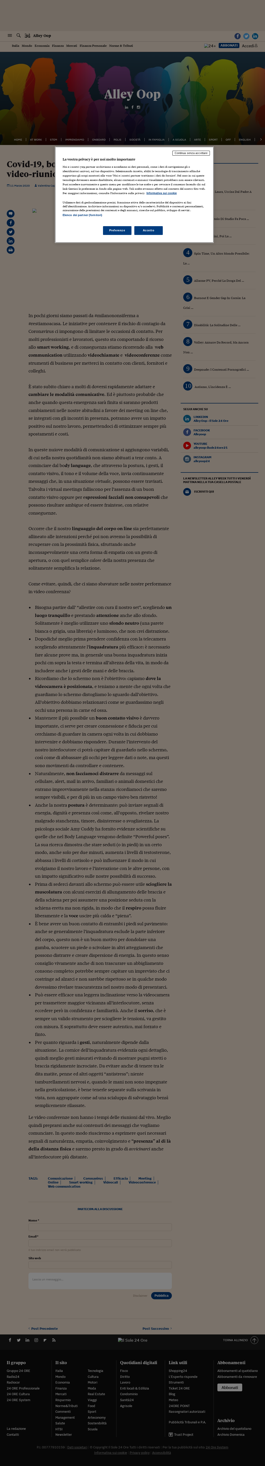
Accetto (148, 230)
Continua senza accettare (191, 153)
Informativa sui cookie (161, 193)
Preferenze (117, 230)
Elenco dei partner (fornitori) (82, 215)
